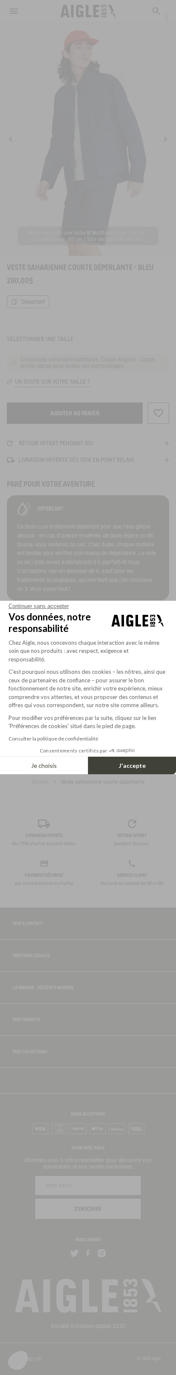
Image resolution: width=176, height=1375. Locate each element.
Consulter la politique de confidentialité (53, 738)
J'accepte (132, 765)
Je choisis (44, 765)
